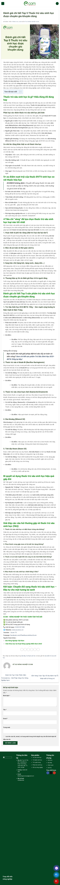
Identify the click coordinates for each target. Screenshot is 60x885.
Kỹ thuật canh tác (30, 656)
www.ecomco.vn (17, 630)
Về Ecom (50, 760)
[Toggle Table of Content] (19, 91)
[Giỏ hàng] (57, 3)
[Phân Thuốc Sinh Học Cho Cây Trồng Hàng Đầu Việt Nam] (30, 3)
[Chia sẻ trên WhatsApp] (21, 649)
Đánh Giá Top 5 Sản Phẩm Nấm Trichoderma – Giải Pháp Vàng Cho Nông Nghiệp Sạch (14, 677)
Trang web (6, 727)
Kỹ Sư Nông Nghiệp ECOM (31, 21)
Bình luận (6, 695)
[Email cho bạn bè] (31, 649)
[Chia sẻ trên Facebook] (25, 649)
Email (5, 718)
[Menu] (2, 3)
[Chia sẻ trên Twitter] (28, 649)
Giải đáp (23, 656)
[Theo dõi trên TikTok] (51, 772)
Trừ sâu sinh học (37, 757)
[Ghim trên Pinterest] (34, 649)
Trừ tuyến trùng (37, 762)
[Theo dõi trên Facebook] (47, 772)
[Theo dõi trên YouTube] (54, 772)
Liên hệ (49, 767)
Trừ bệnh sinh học (37, 760)
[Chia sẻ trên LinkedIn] (38, 649)
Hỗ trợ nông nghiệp (38, 767)
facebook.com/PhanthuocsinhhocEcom (23, 635)
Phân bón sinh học (37, 765)
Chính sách (50, 765)
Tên (5, 709)
